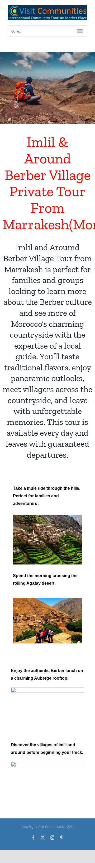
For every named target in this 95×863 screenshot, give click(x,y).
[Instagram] (52, 837)
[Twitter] (43, 837)
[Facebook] (33, 837)
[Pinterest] (62, 837)
